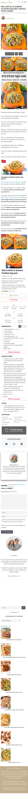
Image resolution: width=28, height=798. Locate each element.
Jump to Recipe (9, 53)
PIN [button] (16, 53)
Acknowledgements (6, 787)
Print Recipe (15, 295)
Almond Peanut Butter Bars (14, 674)
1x (19, 326)
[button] (4, 25)
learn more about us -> (14, 576)
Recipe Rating (5, 491)
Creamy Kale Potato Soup (14, 762)
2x (22, 326)
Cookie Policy (15, 787)
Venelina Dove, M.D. (10, 18)
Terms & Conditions (7, 789)
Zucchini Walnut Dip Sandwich (14, 639)
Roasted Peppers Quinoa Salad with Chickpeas (14, 657)
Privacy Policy (22, 787)
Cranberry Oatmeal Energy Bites (14, 744)
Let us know (13, 431)
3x (25, 326)
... (14, 476)
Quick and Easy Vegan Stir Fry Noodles (14, 709)
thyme (9, 340)
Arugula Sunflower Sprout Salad (14, 692)
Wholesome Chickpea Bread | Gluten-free (14, 727)
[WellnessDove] (7, 2)
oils (14, 187)
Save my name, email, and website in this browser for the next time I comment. (13, 520)
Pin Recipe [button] (15, 299)
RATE (20, 53)
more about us (15, 612)
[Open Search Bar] (19, 2)
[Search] (23, 607)
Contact (23, 789)
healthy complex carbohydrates (13, 197)
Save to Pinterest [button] (15, 352)
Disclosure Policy (17, 789)
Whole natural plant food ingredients (11, 182)
